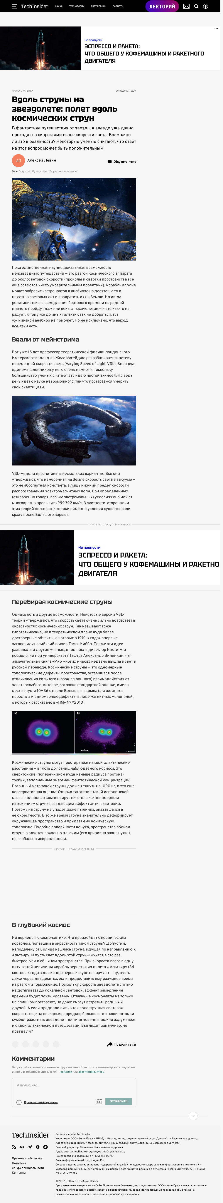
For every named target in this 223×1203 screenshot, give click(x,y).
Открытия (24, 171)
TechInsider (34, 6)
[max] (45, 1147)
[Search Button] (196, 6)
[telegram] (30, 1147)
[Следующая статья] (110, 1116)
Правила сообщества (27, 1158)
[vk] (22, 1147)
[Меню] (14, 6)
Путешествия (39, 171)
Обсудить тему (124, 162)
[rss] (14, 1147)
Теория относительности (63, 171)
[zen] (37, 1147)
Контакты (19, 1173)
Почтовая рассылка (186, 6)
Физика (28, 91)
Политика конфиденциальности (28, 1166)
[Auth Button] (205, 6)
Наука (16, 91)
